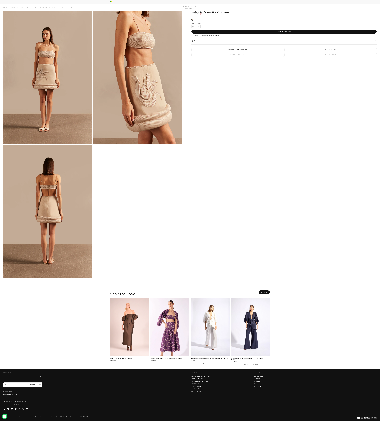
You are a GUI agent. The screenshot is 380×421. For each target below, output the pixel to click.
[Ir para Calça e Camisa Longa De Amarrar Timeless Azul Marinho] (250, 327)
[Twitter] (19, 409)
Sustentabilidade (196, 386)
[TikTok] (16, 409)
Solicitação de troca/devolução (200, 376)
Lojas (255, 383)
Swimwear (24, 7)
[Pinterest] (23, 409)
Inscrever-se (35, 384)
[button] (364, 7)
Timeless (34, 7)
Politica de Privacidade (198, 389)
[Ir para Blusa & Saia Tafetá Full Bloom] (129, 327)
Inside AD (63, 7)
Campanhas (52, 7)
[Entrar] (369, 7)
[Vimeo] (27, 409)
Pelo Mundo (257, 386)
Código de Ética (196, 391)
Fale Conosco (195, 383)
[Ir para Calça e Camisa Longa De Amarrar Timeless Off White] (210, 327)
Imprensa (257, 381)
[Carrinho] (374, 7)
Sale (70, 7)
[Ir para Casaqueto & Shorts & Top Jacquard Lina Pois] (169, 327)
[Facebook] (8, 409)
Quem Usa (257, 378)
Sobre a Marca (258, 376)
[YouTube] (12, 409)
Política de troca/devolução (199, 381)
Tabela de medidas (197, 378)
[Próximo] (376, 210)
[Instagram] (4, 409)
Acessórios (43, 7)
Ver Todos (264, 292)
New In (5, 7)
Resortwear (14, 7)
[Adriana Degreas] (14, 403)
